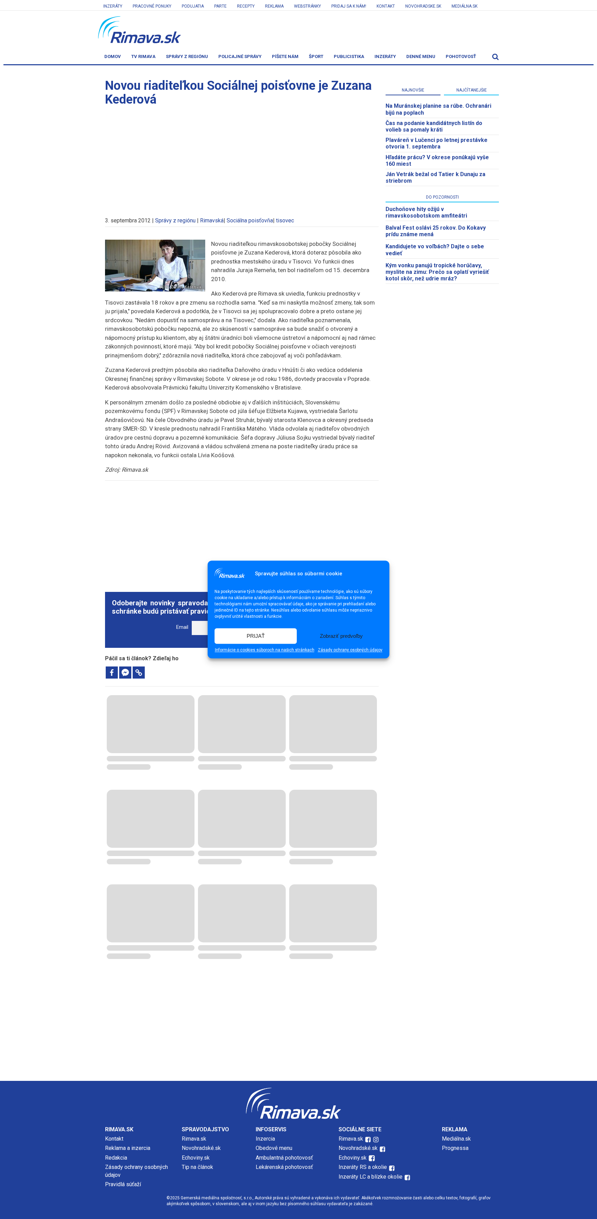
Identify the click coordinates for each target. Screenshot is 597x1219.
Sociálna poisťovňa (250, 220)
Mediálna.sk (464, 6)
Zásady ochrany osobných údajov (350, 650)
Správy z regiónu (187, 56)
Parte (220, 6)
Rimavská (212, 220)
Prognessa (455, 1148)
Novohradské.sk (201, 1148)
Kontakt (386, 6)
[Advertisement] (241, 158)
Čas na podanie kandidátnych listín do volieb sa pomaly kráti (434, 126)
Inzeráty (112, 6)
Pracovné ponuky (152, 6)
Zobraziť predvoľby (341, 636)
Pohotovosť (461, 56)
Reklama (274, 6)
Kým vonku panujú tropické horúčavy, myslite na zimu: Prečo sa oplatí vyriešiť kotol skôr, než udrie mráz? (437, 272)
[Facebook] (112, 672)
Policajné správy (240, 56)
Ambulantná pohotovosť (285, 1157)
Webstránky (307, 6)
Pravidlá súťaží (123, 1184)
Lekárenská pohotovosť (285, 1167)
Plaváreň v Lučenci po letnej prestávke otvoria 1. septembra (436, 143)
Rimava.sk (194, 1138)
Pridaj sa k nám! (348, 6)
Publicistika (349, 56)
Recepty (246, 6)
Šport (316, 56)
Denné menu (420, 56)
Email (182, 627)
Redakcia (116, 1157)
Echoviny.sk (196, 1157)
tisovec (285, 220)
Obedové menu (274, 1148)
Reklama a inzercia (127, 1148)
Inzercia (265, 1138)
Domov (112, 56)
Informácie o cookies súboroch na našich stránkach (264, 650)
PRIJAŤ (256, 636)
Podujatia (193, 6)
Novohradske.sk (423, 6)
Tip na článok (197, 1167)
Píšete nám (285, 56)
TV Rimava (143, 56)
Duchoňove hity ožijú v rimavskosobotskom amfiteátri (426, 212)
